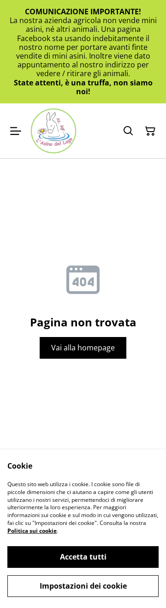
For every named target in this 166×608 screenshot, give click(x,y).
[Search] (128, 131)
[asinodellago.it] (53, 131)
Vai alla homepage (83, 348)
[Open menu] (16, 131)
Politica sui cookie (32, 531)
